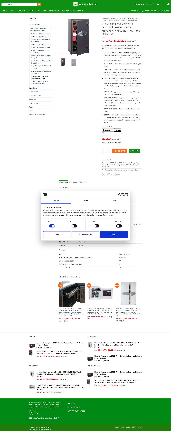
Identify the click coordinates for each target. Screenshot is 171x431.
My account (54, 11)
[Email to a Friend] (110, 174)
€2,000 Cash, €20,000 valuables (40, 37)
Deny (57, 235)
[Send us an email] (31, 412)
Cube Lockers (33, 92)
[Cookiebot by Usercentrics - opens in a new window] (119, 194)
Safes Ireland (121, 170)
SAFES (12, 11)
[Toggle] (51, 29)
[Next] (95, 37)
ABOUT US (71, 403)
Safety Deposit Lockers (37, 114)
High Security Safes (123, 165)
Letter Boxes (33, 103)
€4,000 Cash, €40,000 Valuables (40, 47)
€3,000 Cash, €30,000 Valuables (40, 45)
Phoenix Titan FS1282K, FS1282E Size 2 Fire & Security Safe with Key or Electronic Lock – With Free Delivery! (100, 312)
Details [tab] (85, 201)
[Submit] (39, 4)
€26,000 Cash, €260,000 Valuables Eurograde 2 (41, 67)
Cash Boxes (33, 88)
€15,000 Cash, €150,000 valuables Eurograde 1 (41, 62)
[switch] (74, 225)
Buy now (134, 151)
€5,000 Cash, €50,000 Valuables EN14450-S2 (40, 52)
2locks (104, 127)
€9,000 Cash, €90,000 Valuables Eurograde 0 (40, 57)
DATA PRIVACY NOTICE (76, 411)
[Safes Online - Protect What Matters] (85, 4)
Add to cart (119, 151)
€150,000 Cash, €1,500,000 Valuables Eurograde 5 (39, 82)
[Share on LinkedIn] (118, 174)
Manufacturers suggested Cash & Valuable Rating (38, 29)
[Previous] (62, 37)
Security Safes (106, 167)
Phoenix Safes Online (111, 170)
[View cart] (168, 4)
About (31, 11)
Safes (31, 111)
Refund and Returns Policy (72, 11)
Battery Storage (34, 24)
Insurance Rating (35, 95)
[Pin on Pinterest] (114, 174)
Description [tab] (63, 182)
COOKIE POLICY (74, 407)
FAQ (38, 11)
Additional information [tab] (78, 182)
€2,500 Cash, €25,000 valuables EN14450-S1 (40, 41)
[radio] (108, 129)
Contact (22, 11)
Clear (103, 132)
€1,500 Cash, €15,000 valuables (40, 34)
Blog (44, 11)
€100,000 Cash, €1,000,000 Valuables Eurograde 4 (39, 77)
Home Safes (133, 165)
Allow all (113, 235)
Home (5, 11)
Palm (31, 107)
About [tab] (115, 201)
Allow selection (85, 235)
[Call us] (37, 412)
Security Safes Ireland (131, 170)
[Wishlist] (158, 4)
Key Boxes (32, 99)
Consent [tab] (56, 201)
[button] (163, 4)
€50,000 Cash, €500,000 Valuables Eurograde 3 (41, 72)
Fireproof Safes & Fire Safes (109, 165)
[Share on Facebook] (103, 174)
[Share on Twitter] (107, 174)
